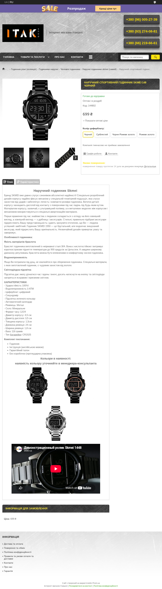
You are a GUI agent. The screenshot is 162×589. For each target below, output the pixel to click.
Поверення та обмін (14, 548)
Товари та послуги (33, 57)
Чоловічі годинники (70, 69)
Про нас (60, 57)
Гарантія (8, 571)
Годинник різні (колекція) (24, 69)
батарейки (15, 334)
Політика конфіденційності (17, 552)
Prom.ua (96, 583)
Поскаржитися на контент (80, 586)
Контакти (77, 57)
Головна (8, 57)
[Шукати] (155, 57)
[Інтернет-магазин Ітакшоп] (23, 32)
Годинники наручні (48, 69)
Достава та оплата (13, 544)
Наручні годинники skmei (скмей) (99, 69)
